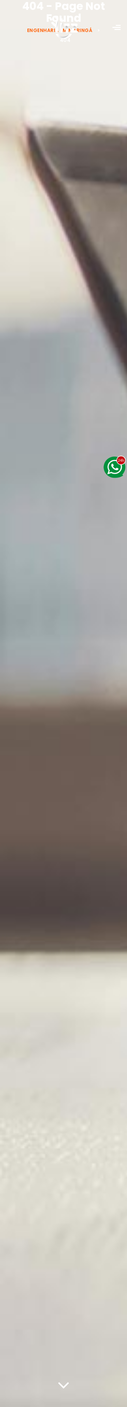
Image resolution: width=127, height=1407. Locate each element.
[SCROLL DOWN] (63, 1383)
